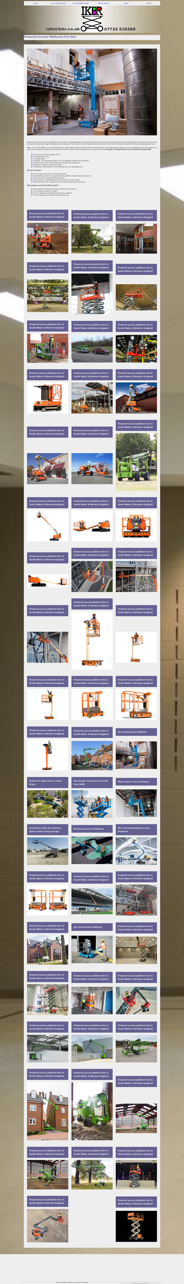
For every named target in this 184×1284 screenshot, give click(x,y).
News (126, 3)
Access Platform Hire (58, 3)
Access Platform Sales (81, 3)
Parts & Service (103, 3)
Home (35, 3)
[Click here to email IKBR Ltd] (92, 19)
